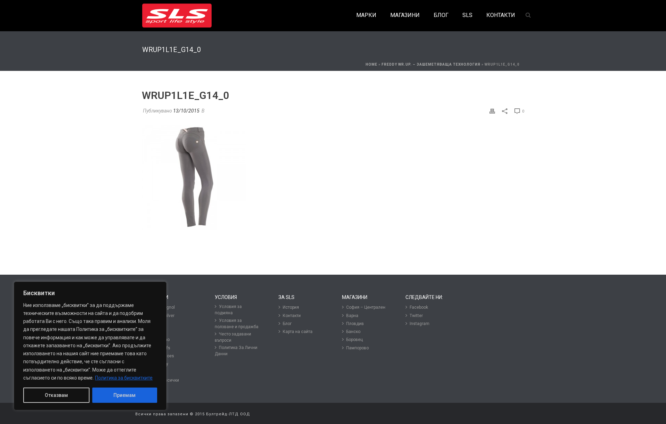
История (291, 307)
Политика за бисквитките (124, 378)
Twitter (416, 315)
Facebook (419, 307)
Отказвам (56, 395)
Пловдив (355, 323)
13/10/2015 (186, 111)
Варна (352, 315)
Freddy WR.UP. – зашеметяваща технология (431, 64)
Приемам (124, 395)
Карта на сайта (298, 331)
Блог (287, 323)
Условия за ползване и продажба (236, 323)
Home (371, 64)
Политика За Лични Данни (236, 350)
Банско (353, 331)
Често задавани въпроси (233, 337)
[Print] (492, 111)
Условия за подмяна (228, 309)
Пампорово (357, 348)
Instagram (419, 323)
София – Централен (365, 307)
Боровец (354, 339)
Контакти (292, 315)
